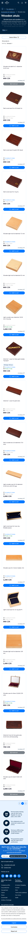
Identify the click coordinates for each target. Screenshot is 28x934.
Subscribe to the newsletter (18, 856)
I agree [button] (14, 923)
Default (9, 43)
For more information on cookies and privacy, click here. (13, 918)
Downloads (4, 897)
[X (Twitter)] (19, 876)
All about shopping (20, 885)
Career (3, 892)
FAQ (16, 890)
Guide (16, 897)
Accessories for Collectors (8, 12)
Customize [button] (14, 927)
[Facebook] (15, 876)
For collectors (10, 9)
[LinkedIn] (11, 876)
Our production (5, 887)
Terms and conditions (21, 892)
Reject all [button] (14, 931)
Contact (17, 887)
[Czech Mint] (7, 3)
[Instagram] (2, 876)
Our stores (18, 895)
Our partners (4, 890)
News (2, 895)
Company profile (5, 885)
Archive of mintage (6, 900)
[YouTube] (6, 876)
